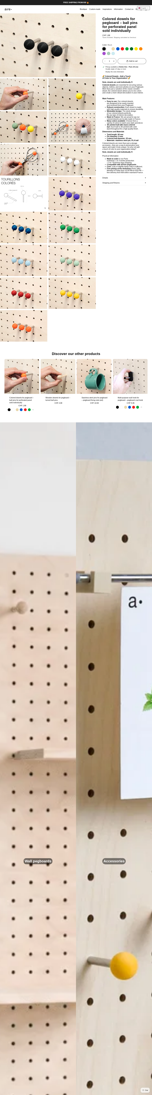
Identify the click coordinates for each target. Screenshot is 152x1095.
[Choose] (36, 390)
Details (105, 178)
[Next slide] (36, 376)
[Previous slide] (7, 376)
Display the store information (114, 72)
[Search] (136, 9)
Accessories (114, 861)
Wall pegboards (38, 861)
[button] (143, 8)
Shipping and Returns (111, 183)
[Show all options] (33, 409)
